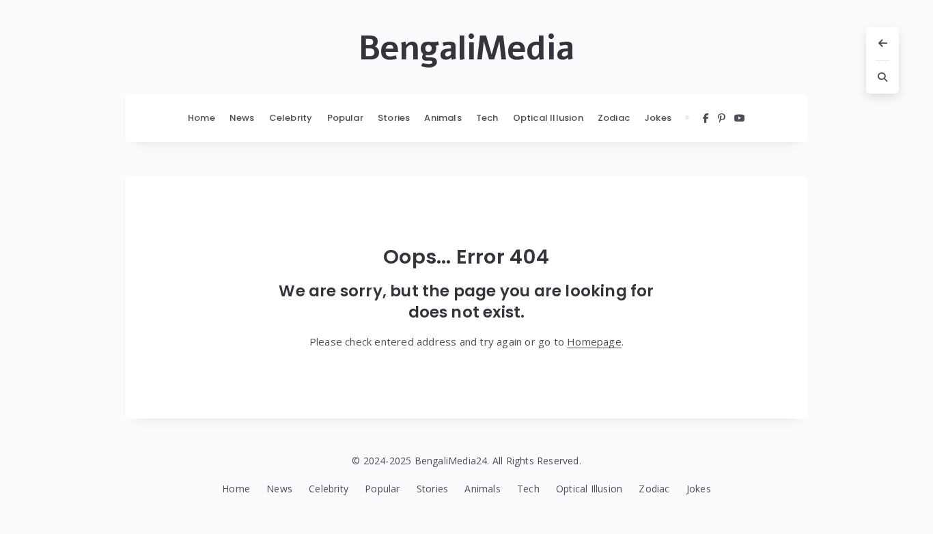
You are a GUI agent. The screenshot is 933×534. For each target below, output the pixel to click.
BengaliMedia (466, 48)
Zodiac (614, 117)
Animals (442, 117)
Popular (345, 117)
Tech (487, 117)
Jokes (657, 117)
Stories (394, 117)
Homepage (594, 341)
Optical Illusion (548, 117)
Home (201, 117)
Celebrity (291, 117)
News (242, 117)
